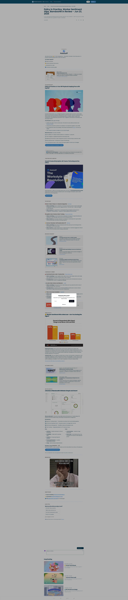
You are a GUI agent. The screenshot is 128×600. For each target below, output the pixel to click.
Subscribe (72, 301)
